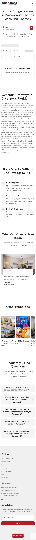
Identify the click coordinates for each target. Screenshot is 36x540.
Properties (4, 465)
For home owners (7, 471)
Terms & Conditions (7, 458)
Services (4, 468)
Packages (4, 477)
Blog (2, 474)
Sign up (18, 523)
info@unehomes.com (10, 487)
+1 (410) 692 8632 (9, 490)
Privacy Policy (6, 462)
